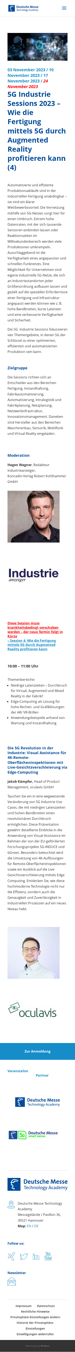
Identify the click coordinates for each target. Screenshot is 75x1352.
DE (36, 1226)
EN (29, 1226)
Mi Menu (45, 1345)
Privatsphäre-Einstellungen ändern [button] (35, 1317)
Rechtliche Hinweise (35, 1311)
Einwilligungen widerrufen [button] (35, 1334)
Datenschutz (46, 1306)
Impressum (23, 1306)
